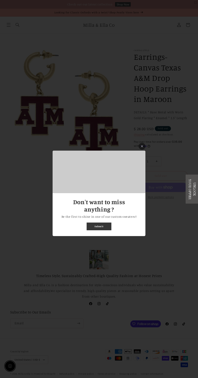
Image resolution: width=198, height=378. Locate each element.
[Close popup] (142, 146)
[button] (192, 189)
